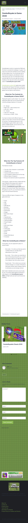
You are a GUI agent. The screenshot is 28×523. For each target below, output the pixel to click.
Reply (4, 374)
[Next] (24, 340)
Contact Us (4, 504)
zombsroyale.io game (15, 314)
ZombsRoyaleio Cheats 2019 (12, 344)
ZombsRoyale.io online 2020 (9, 85)
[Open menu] (25, 3)
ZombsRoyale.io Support (8, 18)
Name (4, 406)
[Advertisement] (14, 51)
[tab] (11, 354)
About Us (4, 503)
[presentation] (14, 334)
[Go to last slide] (4, 340)
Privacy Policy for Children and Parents (11, 511)
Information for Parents (7, 509)
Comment (5, 389)
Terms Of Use (5, 508)
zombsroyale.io (6, 314)
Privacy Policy (5, 506)
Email (4, 412)
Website (5, 418)
